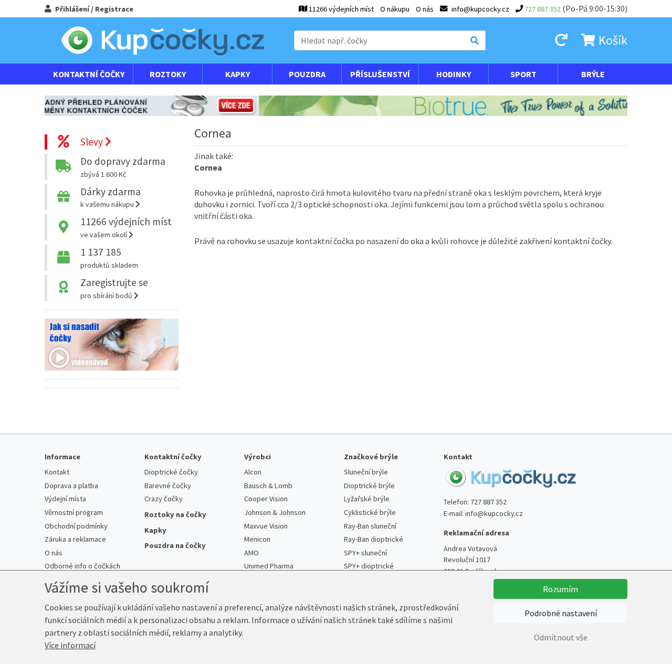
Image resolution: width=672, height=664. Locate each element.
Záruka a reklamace (75, 539)
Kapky (237, 74)
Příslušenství (380, 74)
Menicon (257, 539)
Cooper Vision (266, 498)
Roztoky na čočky (175, 514)
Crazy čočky (163, 498)
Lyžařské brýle (367, 498)
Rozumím (560, 589)
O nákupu (395, 9)
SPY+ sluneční (365, 552)
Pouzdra (307, 74)
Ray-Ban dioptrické (373, 539)
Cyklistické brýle (370, 512)
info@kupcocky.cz (494, 513)
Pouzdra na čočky (175, 545)
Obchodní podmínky (76, 526)
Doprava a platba (71, 485)
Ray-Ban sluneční (370, 526)
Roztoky (168, 74)
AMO (251, 552)
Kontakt (57, 472)
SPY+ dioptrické (369, 566)
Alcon (252, 472)
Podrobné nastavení (560, 613)
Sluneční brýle (366, 472)
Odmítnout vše (560, 637)
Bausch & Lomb (268, 485)
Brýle (593, 74)
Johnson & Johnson (275, 512)
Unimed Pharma (268, 566)
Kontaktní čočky (88, 74)
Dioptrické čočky (171, 472)
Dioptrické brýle (369, 485)
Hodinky (453, 74)
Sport (523, 74)
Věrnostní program (74, 512)
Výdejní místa (65, 498)
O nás (425, 9)
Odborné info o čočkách (82, 566)
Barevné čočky (167, 485)
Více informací (70, 645)
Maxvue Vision (266, 526)
